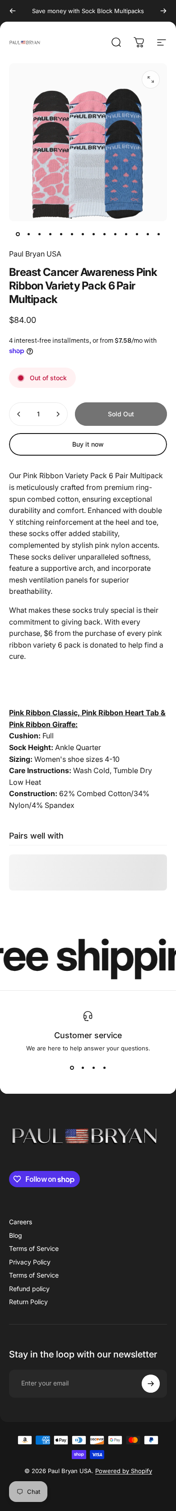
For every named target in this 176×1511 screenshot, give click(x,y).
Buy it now (88, 444)
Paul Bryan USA (35, 253)
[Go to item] (17, 234)
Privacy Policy (30, 1262)
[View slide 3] (93, 1068)
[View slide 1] (71, 1068)
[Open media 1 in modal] (151, 79)
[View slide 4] (104, 1068)
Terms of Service (34, 1248)
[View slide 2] (82, 1068)
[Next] (163, 11)
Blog (15, 1235)
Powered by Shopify (123, 1470)
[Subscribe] (151, 1384)
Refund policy (29, 1288)
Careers (20, 1222)
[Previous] (13, 11)
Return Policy (28, 1302)
